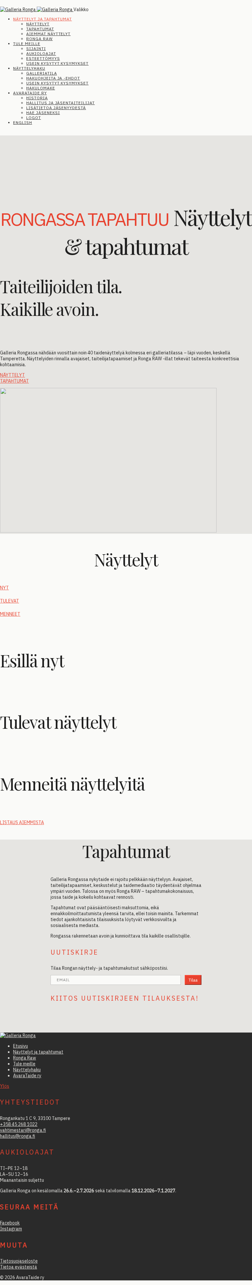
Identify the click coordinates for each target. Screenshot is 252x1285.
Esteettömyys (43, 58)
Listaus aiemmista (22, 822)
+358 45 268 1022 (18, 1124)
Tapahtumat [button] (14, 381)
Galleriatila (41, 73)
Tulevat (9, 601)
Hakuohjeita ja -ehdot (53, 78)
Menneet (10, 614)
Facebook (10, 1223)
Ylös (4, 1086)
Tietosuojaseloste (19, 1261)
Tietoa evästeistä (18, 1267)
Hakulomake (40, 87)
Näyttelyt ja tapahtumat (42, 18)
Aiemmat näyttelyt (48, 33)
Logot (33, 117)
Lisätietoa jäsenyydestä (56, 107)
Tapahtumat (40, 28)
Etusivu (20, 1046)
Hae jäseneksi (43, 112)
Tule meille (26, 43)
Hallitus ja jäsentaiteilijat (60, 102)
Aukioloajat (41, 53)
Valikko (81, 9)
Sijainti (36, 48)
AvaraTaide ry (30, 92)
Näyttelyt (38, 23)
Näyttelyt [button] (12, 375)
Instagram (11, 1229)
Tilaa (193, 980)
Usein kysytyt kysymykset (57, 63)
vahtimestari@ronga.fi (23, 1130)
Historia (37, 97)
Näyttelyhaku (29, 68)
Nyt (4, 588)
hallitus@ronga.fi (17, 1136)
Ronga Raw (39, 38)
